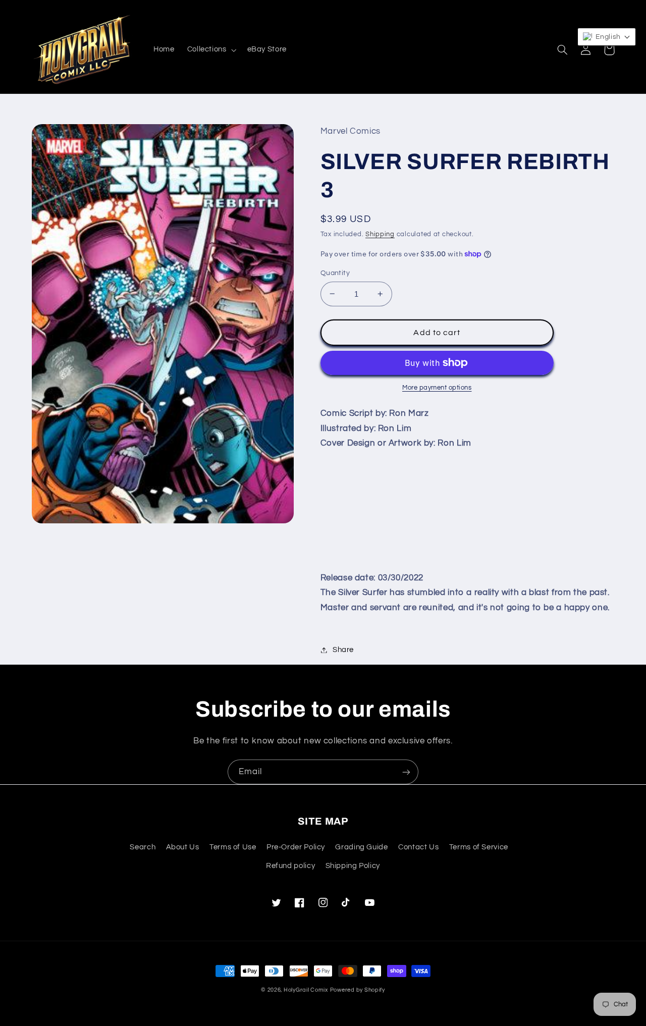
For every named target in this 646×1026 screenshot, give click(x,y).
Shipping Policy (353, 866)
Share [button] (343, 650)
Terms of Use (232, 847)
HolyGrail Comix (306, 990)
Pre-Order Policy (295, 847)
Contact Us (418, 847)
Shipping (380, 234)
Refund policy (290, 866)
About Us (182, 847)
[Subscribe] (406, 772)
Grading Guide (361, 847)
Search (142, 847)
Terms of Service (478, 847)
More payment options (437, 388)
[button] (211, 50)
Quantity (335, 273)
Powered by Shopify (357, 990)
